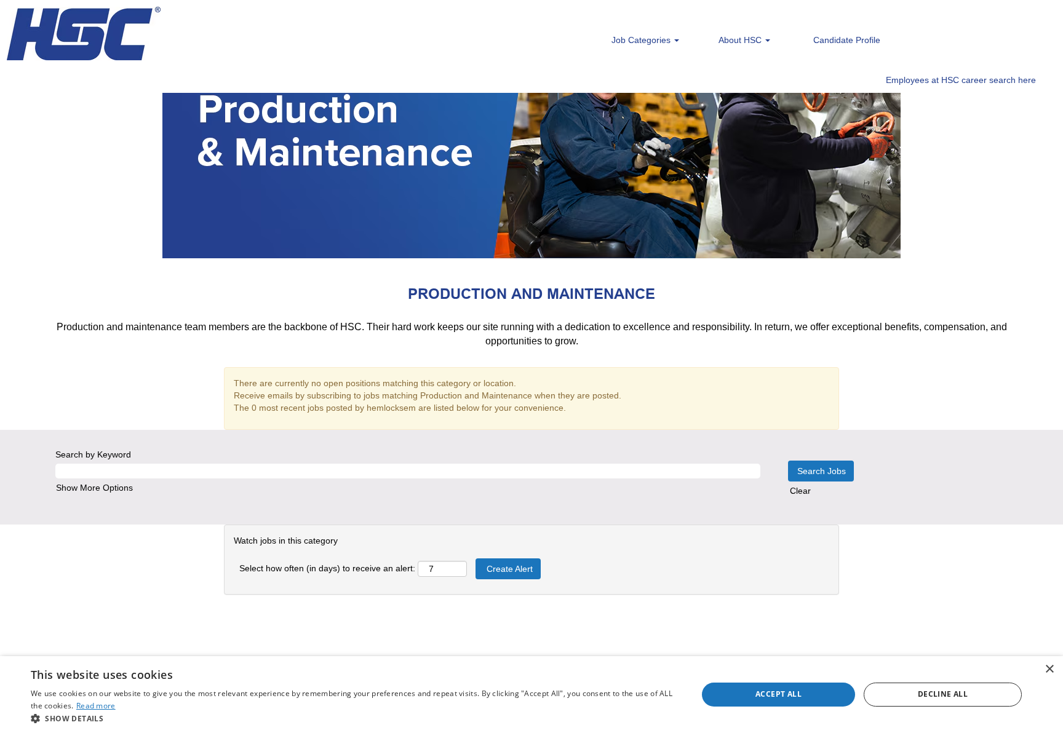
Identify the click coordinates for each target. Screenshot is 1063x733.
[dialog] (531, 694)
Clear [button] (800, 491)
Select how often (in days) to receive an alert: (327, 568)
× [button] (1049, 669)
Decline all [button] (943, 694)
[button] (354, 718)
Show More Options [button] (94, 488)
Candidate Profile (846, 40)
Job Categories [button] (642, 40)
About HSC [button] (741, 40)
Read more (96, 705)
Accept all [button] (778, 694)
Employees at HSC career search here (961, 80)
